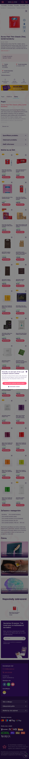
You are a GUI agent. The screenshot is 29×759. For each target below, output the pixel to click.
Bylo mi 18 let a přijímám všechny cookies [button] (14, 383)
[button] (14, 386)
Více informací (5, 380)
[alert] (14, 379)
